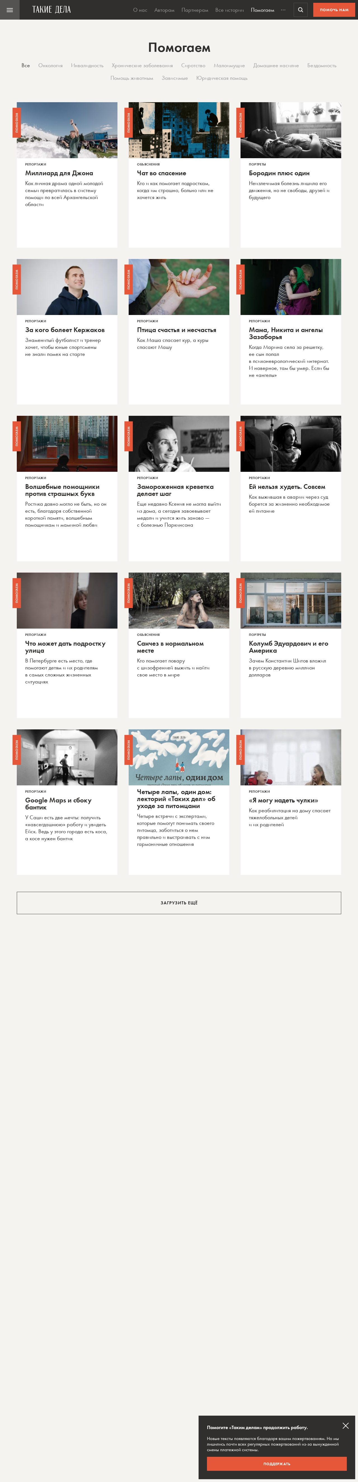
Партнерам (195, 9)
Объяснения (148, 164)
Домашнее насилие (276, 65)
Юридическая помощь (222, 77)
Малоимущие (229, 65)
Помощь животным (131, 77)
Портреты (257, 164)
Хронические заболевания (142, 65)
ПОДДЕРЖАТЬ (277, 1463)
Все (26, 65)
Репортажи (35, 164)
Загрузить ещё (179, 903)
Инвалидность (87, 65)
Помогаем (262, 9)
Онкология (50, 65)
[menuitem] (10, 10)
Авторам (164, 9)
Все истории (229, 9)
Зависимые (175, 77)
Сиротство (193, 65)
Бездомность (321, 65)
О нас (140, 9)
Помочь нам (334, 9)
